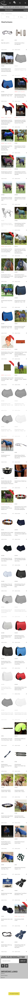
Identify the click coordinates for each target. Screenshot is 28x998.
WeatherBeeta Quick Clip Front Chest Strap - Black (6, 739)
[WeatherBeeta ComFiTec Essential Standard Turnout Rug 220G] (21, 161)
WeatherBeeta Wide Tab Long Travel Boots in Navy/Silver (20, 946)
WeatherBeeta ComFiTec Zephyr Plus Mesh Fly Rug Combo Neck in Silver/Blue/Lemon (20, 251)
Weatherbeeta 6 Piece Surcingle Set (19, 43)
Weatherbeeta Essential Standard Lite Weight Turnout (20, 328)
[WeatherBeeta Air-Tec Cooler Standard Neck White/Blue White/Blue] (7, 58)
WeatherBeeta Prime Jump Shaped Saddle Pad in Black (7, 713)
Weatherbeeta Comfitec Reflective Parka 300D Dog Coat (7, 224)
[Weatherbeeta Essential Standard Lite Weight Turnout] (21, 316)
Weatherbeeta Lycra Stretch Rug (5, 456)
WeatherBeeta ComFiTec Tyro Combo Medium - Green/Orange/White (20, 224)
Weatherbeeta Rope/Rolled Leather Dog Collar (7, 816)
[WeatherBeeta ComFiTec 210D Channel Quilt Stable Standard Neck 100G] (21, 110)
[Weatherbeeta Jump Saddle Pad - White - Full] (21, 419)
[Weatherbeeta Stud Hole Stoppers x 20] (21, 857)
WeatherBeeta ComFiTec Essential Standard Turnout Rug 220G (20, 173)
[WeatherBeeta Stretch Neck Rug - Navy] (7, 857)
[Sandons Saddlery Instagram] (6, 966)
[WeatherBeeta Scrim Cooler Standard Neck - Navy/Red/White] (7, 831)
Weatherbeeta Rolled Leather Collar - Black (6, 791)
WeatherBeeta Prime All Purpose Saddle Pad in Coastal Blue (6, 611)
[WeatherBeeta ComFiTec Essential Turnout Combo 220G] (7, 187)
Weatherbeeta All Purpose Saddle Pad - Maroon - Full (20, 69)
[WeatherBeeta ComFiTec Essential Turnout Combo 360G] (21, 187)
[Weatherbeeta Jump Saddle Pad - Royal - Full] (7, 419)
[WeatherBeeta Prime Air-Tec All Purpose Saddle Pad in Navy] (21, 522)
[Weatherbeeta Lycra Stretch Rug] (7, 445)
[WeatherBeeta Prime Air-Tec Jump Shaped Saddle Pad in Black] (7, 548)
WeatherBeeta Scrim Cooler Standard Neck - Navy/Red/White (6, 843)
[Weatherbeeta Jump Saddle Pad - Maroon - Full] (7, 393)
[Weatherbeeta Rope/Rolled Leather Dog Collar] (7, 806)
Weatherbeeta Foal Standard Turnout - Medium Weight (21, 379)
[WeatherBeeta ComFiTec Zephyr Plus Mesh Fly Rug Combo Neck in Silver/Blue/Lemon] (21, 239)
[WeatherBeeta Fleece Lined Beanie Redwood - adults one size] (7, 342)
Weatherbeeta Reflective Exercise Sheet (20, 739)
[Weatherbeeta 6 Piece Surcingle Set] (21, 32)
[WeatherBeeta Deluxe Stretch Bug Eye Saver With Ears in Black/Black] (7, 264)
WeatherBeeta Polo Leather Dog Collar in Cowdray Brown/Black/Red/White (21, 508)
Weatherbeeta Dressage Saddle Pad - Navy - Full (20, 301)
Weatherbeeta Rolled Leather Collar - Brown (19, 791)
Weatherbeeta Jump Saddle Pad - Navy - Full (20, 404)
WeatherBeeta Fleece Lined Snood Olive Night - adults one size (7, 379)
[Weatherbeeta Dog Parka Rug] (7, 290)
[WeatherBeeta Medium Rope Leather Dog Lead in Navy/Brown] (21, 445)
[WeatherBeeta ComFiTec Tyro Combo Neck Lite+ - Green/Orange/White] (7, 239)
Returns (3, 977)
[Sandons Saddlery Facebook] (2, 966)
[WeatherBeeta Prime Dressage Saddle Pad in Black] (7, 651)
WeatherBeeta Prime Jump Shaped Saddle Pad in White (21, 713)
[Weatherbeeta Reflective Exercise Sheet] (21, 728)
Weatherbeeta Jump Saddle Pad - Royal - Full (6, 430)
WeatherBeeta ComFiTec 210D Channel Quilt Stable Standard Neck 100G (20, 121)
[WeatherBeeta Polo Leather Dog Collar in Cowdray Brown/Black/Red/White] (21, 496)
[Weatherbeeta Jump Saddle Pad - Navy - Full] (21, 393)
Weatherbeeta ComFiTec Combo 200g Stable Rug (6, 172)
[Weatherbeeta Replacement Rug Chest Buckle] (7, 754)
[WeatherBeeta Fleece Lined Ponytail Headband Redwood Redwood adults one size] (21, 342)
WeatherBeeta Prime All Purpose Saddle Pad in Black (20, 585)
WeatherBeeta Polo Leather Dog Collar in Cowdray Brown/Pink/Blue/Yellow (7, 534)
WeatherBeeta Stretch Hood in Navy (19, 842)
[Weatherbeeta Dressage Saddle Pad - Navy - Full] (21, 290)
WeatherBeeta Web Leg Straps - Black (6, 945)
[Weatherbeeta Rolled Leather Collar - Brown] (21, 780)
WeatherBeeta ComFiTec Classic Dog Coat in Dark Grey (20, 147)
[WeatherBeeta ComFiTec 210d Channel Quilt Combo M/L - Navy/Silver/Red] (21, 84)
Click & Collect (4, 975)
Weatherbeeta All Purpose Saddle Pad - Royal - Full (7, 95)
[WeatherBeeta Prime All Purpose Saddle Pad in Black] (21, 574)
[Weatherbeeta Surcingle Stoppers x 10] (7, 883)
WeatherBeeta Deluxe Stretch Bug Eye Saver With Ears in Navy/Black (21, 276)
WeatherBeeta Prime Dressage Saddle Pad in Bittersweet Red (20, 637)
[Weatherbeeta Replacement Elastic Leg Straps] (21, 754)
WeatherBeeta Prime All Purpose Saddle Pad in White (6, 637)
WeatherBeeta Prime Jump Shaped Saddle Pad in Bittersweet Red (21, 688)
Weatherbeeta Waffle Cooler (19, 920)
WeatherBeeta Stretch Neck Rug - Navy (6, 868)
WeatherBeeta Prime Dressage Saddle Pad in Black (6, 662)
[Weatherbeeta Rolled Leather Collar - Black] (7, 780)
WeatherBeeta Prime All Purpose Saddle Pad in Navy (21, 610)
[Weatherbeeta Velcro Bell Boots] (7, 909)
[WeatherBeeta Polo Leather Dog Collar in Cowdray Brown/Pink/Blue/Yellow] (7, 522)
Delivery (3, 973)
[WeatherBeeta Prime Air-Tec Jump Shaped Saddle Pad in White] (7, 574)
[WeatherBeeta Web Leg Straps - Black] (7, 934)
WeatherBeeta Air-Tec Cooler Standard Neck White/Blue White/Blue (6, 70)
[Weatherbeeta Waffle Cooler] (21, 909)
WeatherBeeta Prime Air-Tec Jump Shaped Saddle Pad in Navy (20, 559)
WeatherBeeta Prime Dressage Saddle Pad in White (6, 688)
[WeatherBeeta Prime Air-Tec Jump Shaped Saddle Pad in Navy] (21, 548)
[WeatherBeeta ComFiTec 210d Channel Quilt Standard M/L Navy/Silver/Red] (7, 136)
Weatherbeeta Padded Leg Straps (20, 481)
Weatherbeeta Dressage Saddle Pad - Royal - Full (6, 327)
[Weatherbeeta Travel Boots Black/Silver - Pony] (21, 883)
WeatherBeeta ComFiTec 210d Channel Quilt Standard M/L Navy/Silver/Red (6, 147)
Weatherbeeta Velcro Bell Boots (6, 920)
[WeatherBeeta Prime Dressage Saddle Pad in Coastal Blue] (21, 651)
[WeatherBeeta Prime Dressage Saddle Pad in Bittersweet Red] (21, 625)
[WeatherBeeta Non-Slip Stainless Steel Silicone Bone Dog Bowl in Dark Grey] (7, 471)
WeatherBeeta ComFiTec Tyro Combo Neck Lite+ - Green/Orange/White (6, 250)
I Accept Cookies (14, 993)
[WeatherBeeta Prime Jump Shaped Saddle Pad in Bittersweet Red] (21, 677)
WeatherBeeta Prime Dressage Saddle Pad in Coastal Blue (20, 662)
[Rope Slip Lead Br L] (7, 32)
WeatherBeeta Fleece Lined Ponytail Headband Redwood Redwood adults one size (21, 354)
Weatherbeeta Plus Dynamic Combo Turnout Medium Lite (6, 508)
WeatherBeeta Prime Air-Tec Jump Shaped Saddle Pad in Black (6, 559)
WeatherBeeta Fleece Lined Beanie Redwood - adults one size (7, 353)
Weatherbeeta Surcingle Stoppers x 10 (6, 894)
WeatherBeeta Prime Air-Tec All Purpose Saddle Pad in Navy (20, 534)
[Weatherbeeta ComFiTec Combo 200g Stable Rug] (7, 161)
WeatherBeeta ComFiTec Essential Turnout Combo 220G (6, 199)
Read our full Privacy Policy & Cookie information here (14, 990)
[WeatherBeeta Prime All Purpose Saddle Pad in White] (7, 625)
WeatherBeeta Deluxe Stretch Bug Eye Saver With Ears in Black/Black (7, 276)
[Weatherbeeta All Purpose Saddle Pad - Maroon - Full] (21, 58)
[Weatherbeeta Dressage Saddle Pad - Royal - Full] (7, 316)
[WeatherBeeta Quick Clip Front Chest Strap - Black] (7, 728)
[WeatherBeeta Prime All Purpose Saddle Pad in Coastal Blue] (7, 599)
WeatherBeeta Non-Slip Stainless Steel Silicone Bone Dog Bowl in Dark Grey (7, 482)
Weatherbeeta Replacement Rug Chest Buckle (6, 766)
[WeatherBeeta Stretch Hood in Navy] (21, 831)
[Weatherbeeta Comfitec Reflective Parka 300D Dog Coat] (7, 213)
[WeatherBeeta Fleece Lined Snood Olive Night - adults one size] (7, 367)
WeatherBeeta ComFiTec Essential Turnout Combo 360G (20, 199)
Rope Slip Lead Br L (5, 42)
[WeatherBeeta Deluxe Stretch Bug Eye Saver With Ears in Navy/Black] (21, 264)
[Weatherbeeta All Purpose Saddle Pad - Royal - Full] (7, 84)
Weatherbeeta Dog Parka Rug (6, 301)
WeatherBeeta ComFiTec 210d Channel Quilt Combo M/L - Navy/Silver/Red (20, 96)
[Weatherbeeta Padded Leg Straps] (21, 471)
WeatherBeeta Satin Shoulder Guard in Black (20, 816)
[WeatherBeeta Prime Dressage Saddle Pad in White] (7, 677)
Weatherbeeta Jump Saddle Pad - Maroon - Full (7, 404)
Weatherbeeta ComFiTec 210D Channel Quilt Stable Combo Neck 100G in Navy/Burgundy (6, 122)
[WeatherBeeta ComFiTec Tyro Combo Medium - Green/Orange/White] (21, 213)
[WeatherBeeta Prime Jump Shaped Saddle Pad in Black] (7, 702)
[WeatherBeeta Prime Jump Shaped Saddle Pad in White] (21, 702)
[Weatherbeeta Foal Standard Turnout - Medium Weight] (21, 367)
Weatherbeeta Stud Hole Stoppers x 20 (20, 868)
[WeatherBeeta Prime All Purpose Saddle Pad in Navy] (21, 599)
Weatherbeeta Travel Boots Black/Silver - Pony (21, 894)
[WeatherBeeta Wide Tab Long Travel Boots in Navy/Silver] (21, 934)
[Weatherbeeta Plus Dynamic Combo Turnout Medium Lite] (7, 496)
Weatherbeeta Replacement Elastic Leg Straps (20, 766)
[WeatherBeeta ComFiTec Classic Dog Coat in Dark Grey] (21, 136)
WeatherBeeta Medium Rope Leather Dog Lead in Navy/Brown (20, 456)
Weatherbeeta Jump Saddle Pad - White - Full (20, 430)
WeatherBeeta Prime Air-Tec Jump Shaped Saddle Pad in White (6, 585)
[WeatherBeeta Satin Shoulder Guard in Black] (21, 806)
